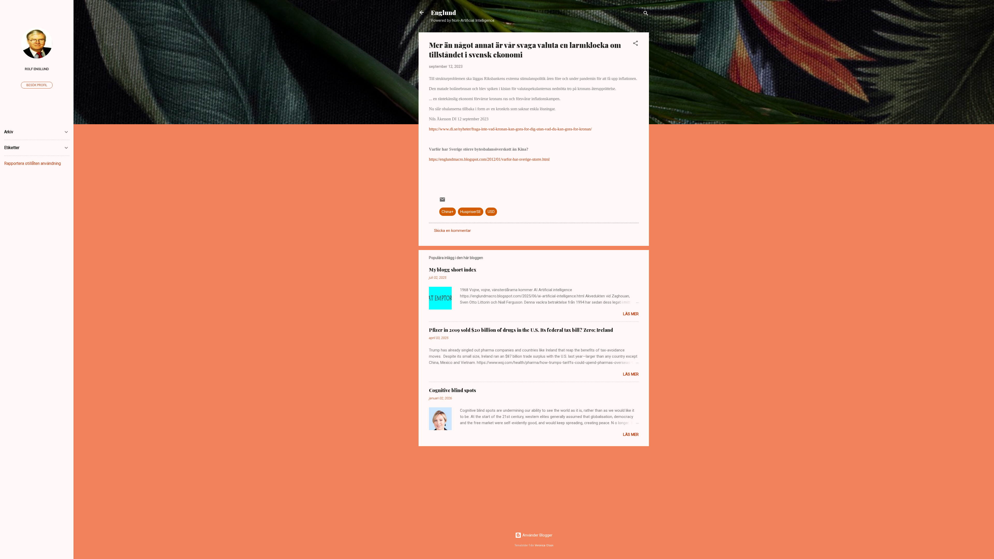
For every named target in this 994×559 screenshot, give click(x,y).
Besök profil (36, 85)
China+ (448, 211)
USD (491, 211)
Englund (443, 12)
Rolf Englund (37, 69)
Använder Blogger (536, 535)
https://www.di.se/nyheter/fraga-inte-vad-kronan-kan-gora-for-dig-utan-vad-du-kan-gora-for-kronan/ (510, 129)
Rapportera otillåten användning (32, 163)
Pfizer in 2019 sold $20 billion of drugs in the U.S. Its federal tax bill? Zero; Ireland (521, 330)
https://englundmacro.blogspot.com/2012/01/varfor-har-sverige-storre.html (489, 159)
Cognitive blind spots (452, 390)
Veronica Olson (544, 545)
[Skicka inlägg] (442, 201)
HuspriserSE (470, 211)
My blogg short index (452, 270)
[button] (635, 44)
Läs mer (631, 314)
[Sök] (646, 14)
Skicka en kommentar (452, 230)
